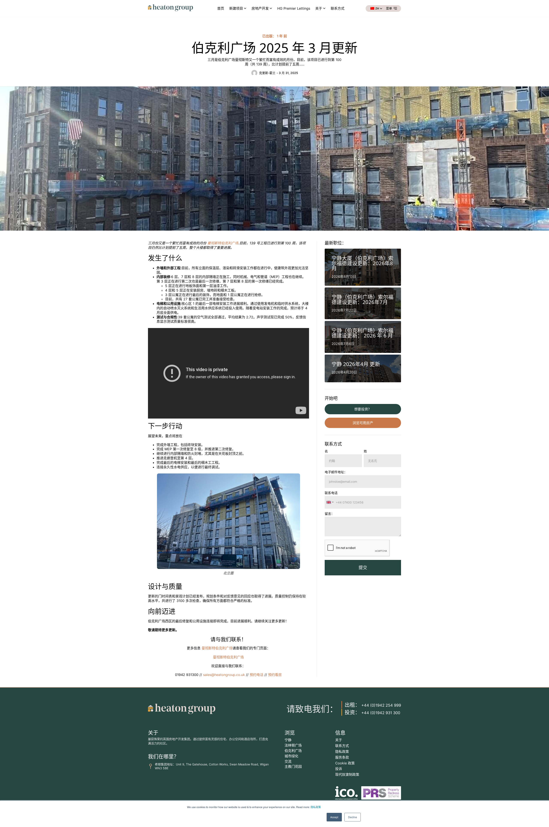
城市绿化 (291, 756)
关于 (318, 8)
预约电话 (256, 675)
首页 (220, 8)
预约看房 (275, 675)
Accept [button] (334, 817)
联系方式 (337, 8)
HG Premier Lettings (293, 8)
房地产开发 (260, 8)
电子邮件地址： (336, 472)
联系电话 (331, 493)
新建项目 (236, 8)
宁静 (288, 740)
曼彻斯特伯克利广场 (222, 243)
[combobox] (330, 502)
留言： (329, 514)
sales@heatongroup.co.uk (223, 675)
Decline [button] (352, 817)
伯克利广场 (293, 750)
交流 (288, 761)
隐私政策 (316, 807)
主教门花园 (293, 766)
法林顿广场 (293, 745)
